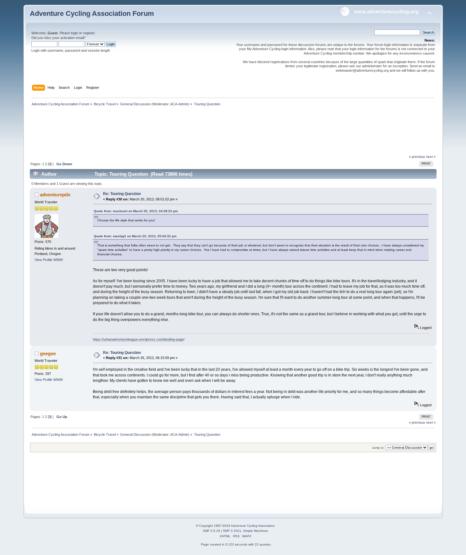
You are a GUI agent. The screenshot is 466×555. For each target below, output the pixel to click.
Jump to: (378, 447)
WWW (58, 260)
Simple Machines (255, 530)
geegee (48, 353)
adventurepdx (55, 194)
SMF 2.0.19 (211, 530)
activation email (72, 38)
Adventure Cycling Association (253, 525)
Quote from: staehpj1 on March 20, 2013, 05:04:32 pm (135, 236)
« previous (417, 157)
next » (431, 157)
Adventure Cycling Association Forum (92, 13)
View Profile (43, 260)
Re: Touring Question (122, 194)
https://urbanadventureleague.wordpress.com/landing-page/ (138, 339)
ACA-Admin (179, 104)
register (88, 33)
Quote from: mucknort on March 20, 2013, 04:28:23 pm (136, 211)
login (74, 33)
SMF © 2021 (232, 530)
